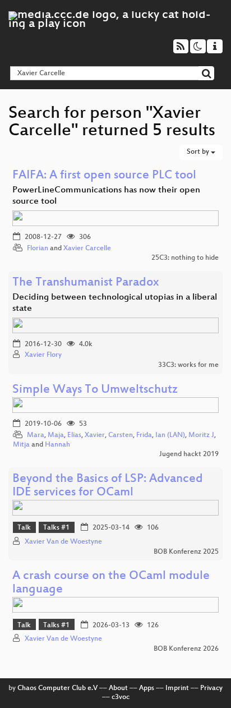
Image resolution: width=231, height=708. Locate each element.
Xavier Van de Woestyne (63, 542)
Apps (146, 688)
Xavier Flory (43, 355)
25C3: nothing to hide (185, 258)
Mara (35, 435)
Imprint (177, 688)
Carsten (120, 435)
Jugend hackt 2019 (189, 454)
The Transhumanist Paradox (85, 283)
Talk (24, 528)
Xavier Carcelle (87, 248)
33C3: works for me (188, 365)
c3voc (121, 697)
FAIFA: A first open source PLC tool (104, 176)
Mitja (21, 445)
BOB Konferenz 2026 (186, 649)
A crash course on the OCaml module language (111, 583)
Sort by (199, 152)
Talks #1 (56, 528)
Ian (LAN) (170, 435)
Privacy (211, 688)
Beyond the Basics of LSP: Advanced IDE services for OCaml (107, 486)
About (118, 688)
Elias (74, 435)
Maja (56, 435)
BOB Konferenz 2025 (186, 552)
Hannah (57, 445)
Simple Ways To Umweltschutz (95, 390)
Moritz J (201, 435)
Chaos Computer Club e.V (57, 688)
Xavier (95, 435)
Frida (144, 435)
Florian (37, 248)
